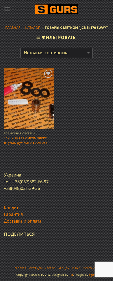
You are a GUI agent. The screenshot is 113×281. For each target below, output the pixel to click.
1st (71, 275)
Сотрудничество (42, 268)
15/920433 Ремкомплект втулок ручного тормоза (26, 140)
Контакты (91, 268)
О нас (76, 268)
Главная (12, 27)
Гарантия (13, 214)
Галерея (20, 268)
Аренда (63, 268)
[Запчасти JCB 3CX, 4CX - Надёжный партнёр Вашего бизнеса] (56, 9)
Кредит (11, 208)
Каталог (32, 27)
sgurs (92, 275)
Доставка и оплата (23, 221)
